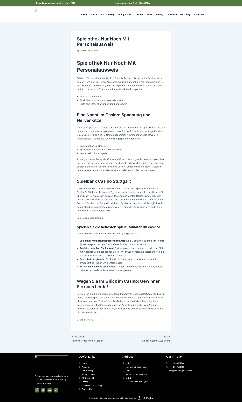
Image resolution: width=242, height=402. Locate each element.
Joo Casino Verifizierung (90, 217)
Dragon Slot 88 (85, 319)
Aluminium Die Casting (178, 14)
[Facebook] (180, 3)
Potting (159, 14)
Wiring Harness (125, 14)
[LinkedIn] (192, 3)
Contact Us (199, 14)
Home (84, 14)
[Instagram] (203, 3)
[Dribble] (198, 3)
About (94, 14)
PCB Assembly (144, 14)
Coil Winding (107, 14)
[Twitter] (186, 3)
